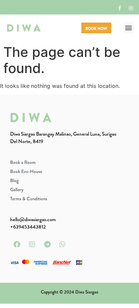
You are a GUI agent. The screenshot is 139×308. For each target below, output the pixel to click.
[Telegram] (47, 244)
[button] (128, 27)
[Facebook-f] (119, 8)
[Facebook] (17, 244)
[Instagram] (131, 8)
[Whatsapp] (62, 244)
